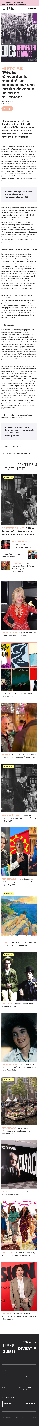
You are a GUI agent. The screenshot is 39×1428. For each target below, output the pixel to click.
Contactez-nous (24, 1370)
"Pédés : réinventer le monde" (16, 415)
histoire (12, 68)
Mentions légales (24, 1376)
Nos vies (20, 453)
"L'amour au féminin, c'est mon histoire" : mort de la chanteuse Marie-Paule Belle (19, 1067)
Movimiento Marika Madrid (12, 349)
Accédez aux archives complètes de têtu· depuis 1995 (14, 3)
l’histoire (33, 208)
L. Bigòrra (16, 386)
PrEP (34, 342)
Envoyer (30, 1404)
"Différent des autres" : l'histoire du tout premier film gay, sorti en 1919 (19, 531)
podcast (12, 453)
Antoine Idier (13, 227)
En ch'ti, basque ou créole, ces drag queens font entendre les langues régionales (19, 882)
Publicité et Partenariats (26, 1382)
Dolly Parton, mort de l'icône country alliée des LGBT (22, 545)
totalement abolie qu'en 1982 (22, 261)
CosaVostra (18, 1417)
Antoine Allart (9, 101)
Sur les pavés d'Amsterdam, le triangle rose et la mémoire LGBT (16, 1131)
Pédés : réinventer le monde (12, 178)
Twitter (4, 1388)
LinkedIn (4, 1382)
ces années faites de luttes (12, 266)
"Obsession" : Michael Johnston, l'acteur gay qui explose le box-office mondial (19, 1316)
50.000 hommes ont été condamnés (15, 305)
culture (27, 453)
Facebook (5, 1376)
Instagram (5, 1370)
